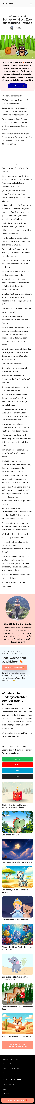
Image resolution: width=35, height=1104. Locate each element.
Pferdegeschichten (9, 1064)
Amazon (17, 770)
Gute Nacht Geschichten (11, 1059)
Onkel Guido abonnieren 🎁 (14, 667)
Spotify (17, 759)
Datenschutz (7, 1093)
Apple (17, 776)
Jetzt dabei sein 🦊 (17, 86)
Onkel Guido (7, 4)
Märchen (6, 1073)
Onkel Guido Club (8, 1084)
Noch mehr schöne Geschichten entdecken (18, 1045)
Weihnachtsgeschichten (11, 1068)
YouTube (17, 765)
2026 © (12, 1079)
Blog (4, 1089)
